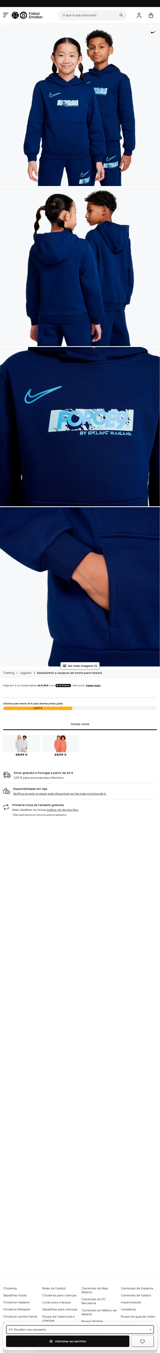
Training (8, 672)
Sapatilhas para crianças (59, 1309)
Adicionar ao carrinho (70, 1341)
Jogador (26, 672)
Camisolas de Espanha (137, 1288)
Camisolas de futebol (136, 1295)
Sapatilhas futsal (14, 1295)
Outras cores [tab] (80, 724)
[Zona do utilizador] (139, 15)
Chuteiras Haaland (16, 1302)
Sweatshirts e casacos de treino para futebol (69, 672)
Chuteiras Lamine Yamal (20, 1316)
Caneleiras (128, 1309)
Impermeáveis (131, 1302)
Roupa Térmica (92, 1321)
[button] (80, 791)
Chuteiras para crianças (59, 1295)
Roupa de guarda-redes (138, 1316)
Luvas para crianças (56, 1302)
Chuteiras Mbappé (16, 1309)
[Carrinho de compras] (151, 15)
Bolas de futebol (53, 1288)
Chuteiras (10, 1288)
